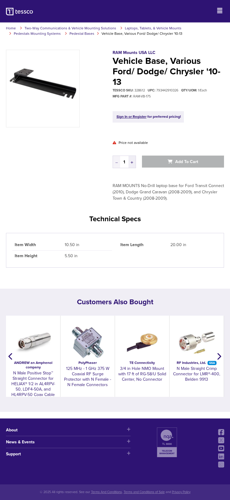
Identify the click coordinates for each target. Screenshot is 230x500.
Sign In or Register (131, 117)
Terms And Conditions (106, 492)
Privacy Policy (181, 492)
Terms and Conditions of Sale (144, 492)
